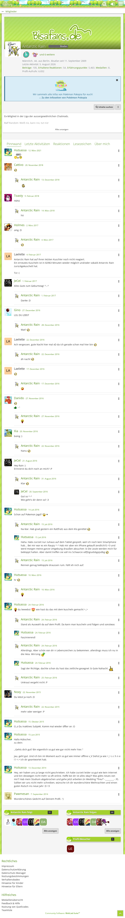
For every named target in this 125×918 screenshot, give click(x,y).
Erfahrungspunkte (77, 67)
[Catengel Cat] (26, 822)
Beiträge (26, 67)
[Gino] (14, 822)
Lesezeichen (82, 144)
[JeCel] (31, 822)
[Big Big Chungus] (8, 822)
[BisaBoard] (7, 4)
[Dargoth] (43, 822)
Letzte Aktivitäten (37, 144)
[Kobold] (106, 822)
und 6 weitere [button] (47, 54)
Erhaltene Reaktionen (50, 67)
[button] (121, 4)
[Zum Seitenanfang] (120, 913)
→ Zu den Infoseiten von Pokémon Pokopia (63, 97)
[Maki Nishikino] (20, 822)
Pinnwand (14, 144)
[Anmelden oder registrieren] (112, 4)
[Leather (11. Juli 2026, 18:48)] (70, 849)
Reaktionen (61, 144)
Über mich (102, 144)
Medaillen (101, 67)
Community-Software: (62, 913)
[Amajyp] (37, 822)
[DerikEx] (100, 822)
